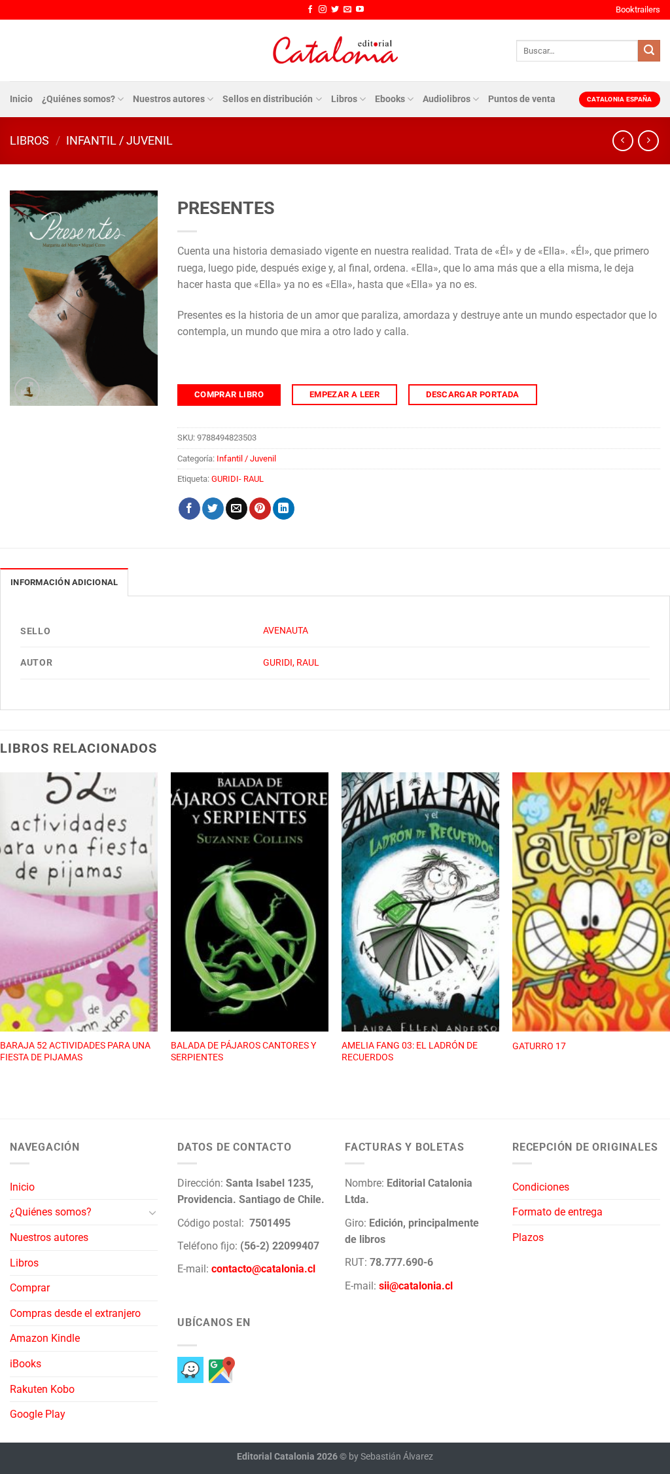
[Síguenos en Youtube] (360, 9)
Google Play (37, 1414)
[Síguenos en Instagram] (322, 9)
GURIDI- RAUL (237, 479)
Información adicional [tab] (64, 582)
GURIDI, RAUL (291, 662)
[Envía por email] (236, 508)
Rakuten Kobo (42, 1389)
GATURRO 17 (539, 1046)
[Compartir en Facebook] (189, 508)
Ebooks (390, 99)
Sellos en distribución (267, 99)
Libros (344, 99)
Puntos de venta (521, 99)
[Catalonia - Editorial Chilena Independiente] (335, 50)
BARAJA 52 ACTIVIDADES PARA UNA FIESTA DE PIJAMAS (75, 1052)
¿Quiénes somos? (78, 99)
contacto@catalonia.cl (263, 1269)
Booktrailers (638, 9)
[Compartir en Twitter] (213, 508)
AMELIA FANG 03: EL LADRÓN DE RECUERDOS (410, 1052)
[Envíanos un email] (347, 9)
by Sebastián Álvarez (391, 1456)
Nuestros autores (169, 99)
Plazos (528, 1237)
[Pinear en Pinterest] (260, 508)
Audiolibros (446, 99)
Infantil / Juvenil (119, 140)
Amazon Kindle (45, 1338)
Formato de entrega (557, 1212)
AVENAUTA (285, 630)
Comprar (30, 1288)
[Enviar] (649, 51)
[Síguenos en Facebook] (310, 9)
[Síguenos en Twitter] (335, 9)
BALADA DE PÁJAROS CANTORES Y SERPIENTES (243, 1052)
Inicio (21, 99)
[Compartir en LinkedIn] (283, 508)
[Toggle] (152, 1212)
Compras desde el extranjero (75, 1313)
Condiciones (540, 1187)
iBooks (25, 1363)
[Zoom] (27, 390)
